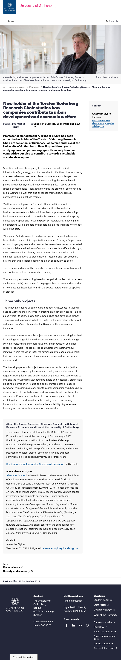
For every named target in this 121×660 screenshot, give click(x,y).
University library (105, 609)
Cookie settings (102, 643)
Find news (34, 87)
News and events (17, 87)
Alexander (101, 113)
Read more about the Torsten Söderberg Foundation (35, 464)
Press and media (103, 622)
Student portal (103, 599)
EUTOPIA (99, 626)
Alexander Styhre (15, 475)
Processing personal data (104, 637)
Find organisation (73, 600)
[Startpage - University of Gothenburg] (15, 605)
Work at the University (105, 614)
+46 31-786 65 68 (101, 120)
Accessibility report (104, 648)
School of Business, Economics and (56, 123)
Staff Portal (102, 604)
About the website (104, 631)
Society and (16, 570)
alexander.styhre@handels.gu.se (103, 125)
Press (12, 567)
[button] (51, 21)
